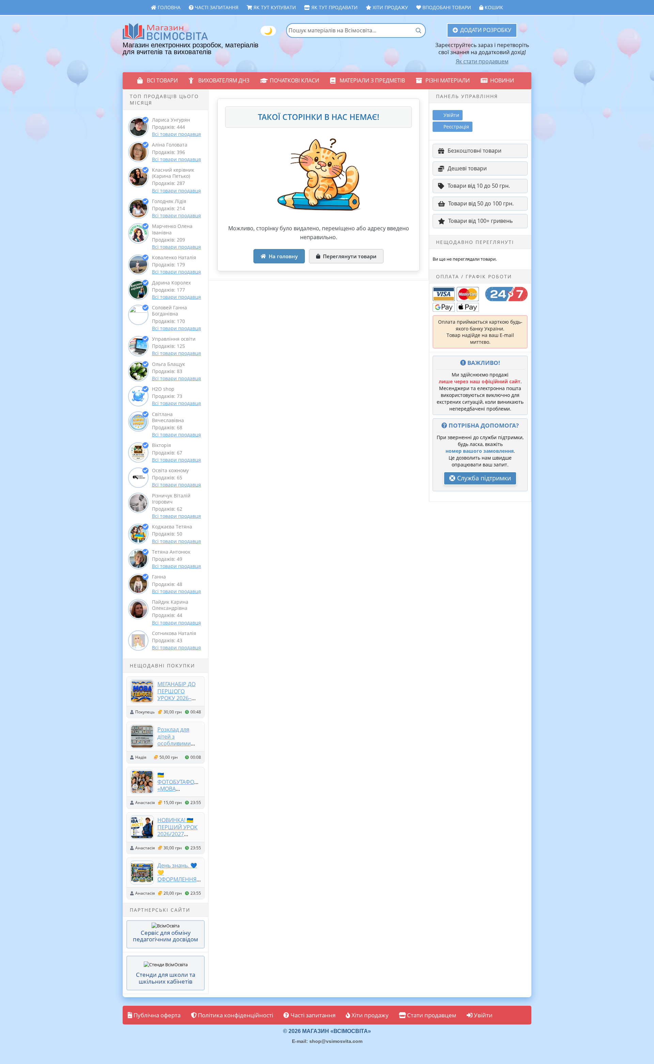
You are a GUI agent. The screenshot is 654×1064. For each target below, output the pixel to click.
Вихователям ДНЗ (223, 80)
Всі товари (162, 80)
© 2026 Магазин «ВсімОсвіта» (327, 1031)
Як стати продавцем (482, 61)
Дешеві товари (467, 168)
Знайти (418, 30)
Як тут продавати (334, 7)
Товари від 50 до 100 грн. (481, 203)
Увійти (482, 1015)
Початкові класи (294, 80)
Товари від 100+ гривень (480, 221)
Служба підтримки (483, 478)
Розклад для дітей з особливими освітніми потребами (174, 743)
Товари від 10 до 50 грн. (479, 185)
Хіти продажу (389, 7)
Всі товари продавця (176, 134)
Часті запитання (215, 7)
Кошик (493, 7)
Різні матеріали (447, 80)
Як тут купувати (274, 7)
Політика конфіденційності (235, 1015)
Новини (502, 80)
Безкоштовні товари (474, 150)
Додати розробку (485, 30)
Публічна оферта (156, 1015)
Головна (168, 7)
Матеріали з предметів (372, 80)
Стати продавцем (431, 1015)
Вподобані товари (446, 7)
